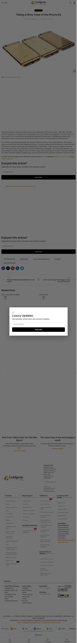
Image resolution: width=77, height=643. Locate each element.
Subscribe (38, 330)
